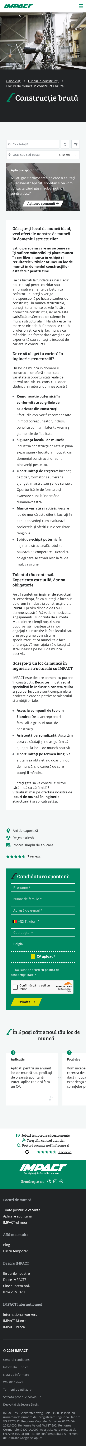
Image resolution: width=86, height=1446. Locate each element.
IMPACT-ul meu (15, 1222)
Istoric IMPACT (14, 1292)
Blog (6, 1245)
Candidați (13, 81)
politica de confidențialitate (44, 1434)
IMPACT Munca (15, 1320)
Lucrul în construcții (43, 81)
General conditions (16, 1360)
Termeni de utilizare (17, 1389)
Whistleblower (13, 1382)
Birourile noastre (16, 1273)
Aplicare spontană (17, 1216)
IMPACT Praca (14, 1327)
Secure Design (30, 1404)
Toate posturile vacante (21, 1210)
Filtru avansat (75, 144)
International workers (20, 1314)
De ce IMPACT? (14, 1279)
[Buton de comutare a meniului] (81, 6)
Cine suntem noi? (16, 1286)
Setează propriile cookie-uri (22, 1397)
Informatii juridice (15, 1367)
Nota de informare (16, 1375)
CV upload (46, 956)
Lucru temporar (15, 1251)
